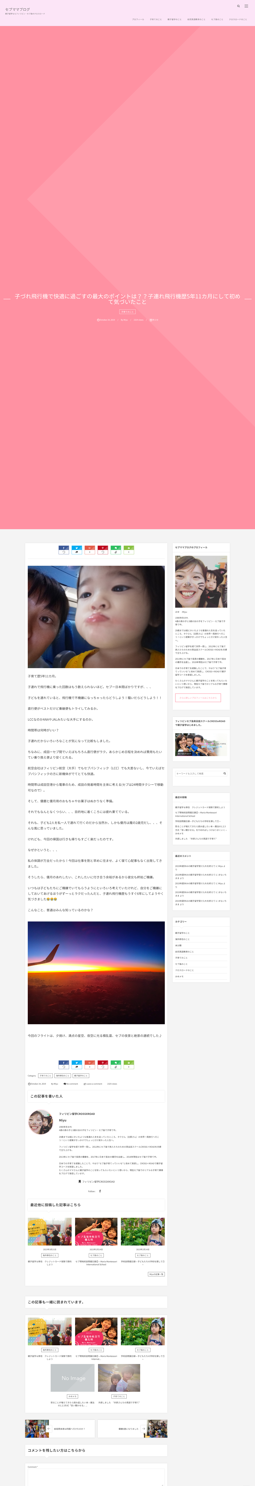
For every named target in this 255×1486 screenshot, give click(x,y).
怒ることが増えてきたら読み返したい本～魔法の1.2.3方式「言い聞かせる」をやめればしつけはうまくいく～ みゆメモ (202, 830)
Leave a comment (94, 1083)
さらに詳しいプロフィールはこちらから (198, 697)
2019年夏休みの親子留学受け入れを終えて (195, 866)
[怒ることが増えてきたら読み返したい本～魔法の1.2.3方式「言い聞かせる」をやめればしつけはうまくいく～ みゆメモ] (73, 1378)
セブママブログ (17, 9)
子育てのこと (156, 19)
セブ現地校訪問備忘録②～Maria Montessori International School (96, 1263)
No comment (72, 1083)
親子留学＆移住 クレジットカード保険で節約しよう (50, 1263)
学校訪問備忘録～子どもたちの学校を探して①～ (143, 1263)
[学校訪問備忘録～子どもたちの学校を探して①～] (143, 1231)
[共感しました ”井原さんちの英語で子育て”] (119, 1378)
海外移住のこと (62, 1075)
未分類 (178, 945)
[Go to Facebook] (100, 1191)
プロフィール (138, 19)
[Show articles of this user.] (43, 1122)
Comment (32, 1466)
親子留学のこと (175, 19)
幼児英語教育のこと (196, 19)
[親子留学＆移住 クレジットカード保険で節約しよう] (50, 1231)
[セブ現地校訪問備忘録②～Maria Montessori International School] (96, 1231)
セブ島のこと (217, 19)
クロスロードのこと (238, 19)
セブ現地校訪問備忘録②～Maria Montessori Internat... (96, 1357)
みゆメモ (72, 1396)
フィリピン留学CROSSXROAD (98, 1181)
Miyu (220, 866)
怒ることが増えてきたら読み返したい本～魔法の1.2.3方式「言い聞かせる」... (72, 1404)
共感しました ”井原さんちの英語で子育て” (119, 1402)
